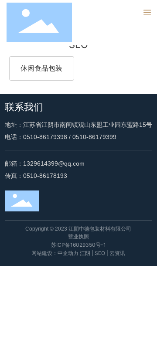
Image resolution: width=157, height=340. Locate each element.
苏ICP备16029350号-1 (78, 244)
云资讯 (117, 253)
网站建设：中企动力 (54, 253)
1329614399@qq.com (54, 163)
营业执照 (78, 237)
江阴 (85, 253)
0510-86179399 (94, 136)
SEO (100, 253)
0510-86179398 (45, 136)
